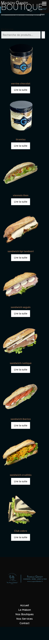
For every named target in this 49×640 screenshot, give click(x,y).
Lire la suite (20, 89)
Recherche (7, 29)
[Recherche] (43, 34)
